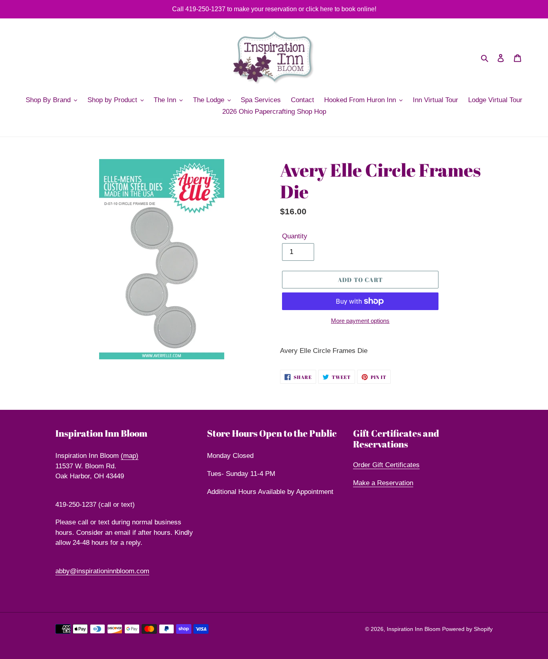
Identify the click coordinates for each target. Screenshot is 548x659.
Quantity (294, 236)
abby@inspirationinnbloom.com (102, 571)
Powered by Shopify (467, 629)
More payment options (360, 320)
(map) (129, 455)
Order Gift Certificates (386, 465)
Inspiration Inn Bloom (414, 629)
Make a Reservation (383, 483)
